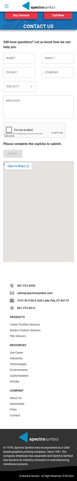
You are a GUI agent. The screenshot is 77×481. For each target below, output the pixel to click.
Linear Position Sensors (25, 324)
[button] (19, 86)
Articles (14, 381)
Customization (19, 375)
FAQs (13, 409)
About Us (16, 398)
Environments (19, 370)
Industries (16, 358)
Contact (15, 415)
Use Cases (16, 352)
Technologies (18, 364)
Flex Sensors (18, 336)
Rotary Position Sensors (25, 330)
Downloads (17, 403)
